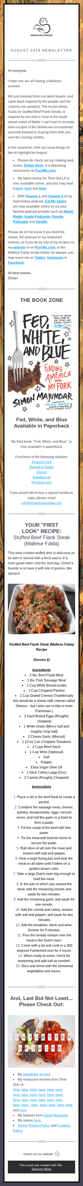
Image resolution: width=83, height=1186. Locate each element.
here (24, 1089)
